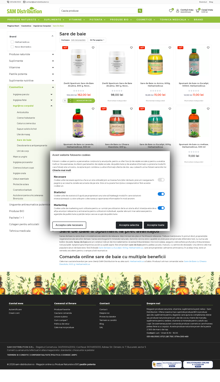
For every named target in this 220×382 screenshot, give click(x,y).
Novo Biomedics (23, 47)
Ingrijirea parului (21, 94)
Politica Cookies (60, 355)
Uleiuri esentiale (21, 178)
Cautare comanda (63, 313)
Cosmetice (144, 19)
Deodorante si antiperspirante (32, 145)
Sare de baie (24, 140)
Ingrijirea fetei (19, 100)
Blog (102, 324)
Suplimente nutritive (21, 80)
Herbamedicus (22, 42)
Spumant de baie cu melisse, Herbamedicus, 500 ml (193, 145)
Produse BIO (120, 19)
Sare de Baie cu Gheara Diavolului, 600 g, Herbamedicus (117, 145)
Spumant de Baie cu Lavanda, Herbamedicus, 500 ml (78, 145)
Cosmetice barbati (22, 190)
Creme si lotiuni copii (23, 167)
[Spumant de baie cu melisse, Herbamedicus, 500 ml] (194, 123)
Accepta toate (155, 225)
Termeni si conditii (108, 320)
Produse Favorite (62, 309)
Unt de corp (23, 151)
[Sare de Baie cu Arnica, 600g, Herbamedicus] (155, 62)
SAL (101, 327)
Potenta (96, 19)
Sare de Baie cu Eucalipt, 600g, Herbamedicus (155, 145)
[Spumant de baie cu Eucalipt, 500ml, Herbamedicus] (194, 62)
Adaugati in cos (84, 100)
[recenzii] (78, 91)
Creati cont (14, 313)
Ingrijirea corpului (42, 26)
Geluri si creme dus (26, 123)
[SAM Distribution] (24, 10)
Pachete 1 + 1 (16, 217)
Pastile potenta (18, 74)
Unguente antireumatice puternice (29, 204)
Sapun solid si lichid (27, 129)
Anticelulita (23, 112)
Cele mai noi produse (64, 327)
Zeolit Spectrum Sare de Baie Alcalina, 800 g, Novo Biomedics (79, 84)
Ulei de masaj (23, 134)
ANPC (74, 355)
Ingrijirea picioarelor (23, 162)
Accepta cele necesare (69, 225)
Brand (198, 19)
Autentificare (15, 309)
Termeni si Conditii (17, 355)
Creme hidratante (26, 118)
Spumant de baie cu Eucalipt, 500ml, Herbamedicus (194, 84)
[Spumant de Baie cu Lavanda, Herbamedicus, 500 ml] (79, 123)
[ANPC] (167, 364)
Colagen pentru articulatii (24, 224)
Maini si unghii (20, 156)
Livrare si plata (60, 316)
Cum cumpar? (60, 320)
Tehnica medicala (173, 19)
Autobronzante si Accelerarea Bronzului (28, 197)
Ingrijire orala (19, 173)
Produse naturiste (22, 19)
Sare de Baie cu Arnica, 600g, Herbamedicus (155, 84)
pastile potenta (87, 364)
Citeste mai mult (61, 170)
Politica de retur (61, 324)
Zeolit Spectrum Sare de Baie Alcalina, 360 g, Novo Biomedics (117, 84)
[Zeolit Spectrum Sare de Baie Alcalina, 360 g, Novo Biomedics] (117, 62)
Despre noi (104, 313)
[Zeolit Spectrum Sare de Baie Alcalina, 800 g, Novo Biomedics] (79, 62)
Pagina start (13, 26)
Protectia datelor (108, 316)
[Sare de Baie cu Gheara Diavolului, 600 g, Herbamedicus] (117, 123)
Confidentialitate (40, 355)
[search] (140, 11)
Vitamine (76, 19)
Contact (103, 309)
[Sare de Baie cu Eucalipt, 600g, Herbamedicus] (155, 123)
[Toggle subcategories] (53, 54)
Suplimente (53, 19)
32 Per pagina (96, 40)
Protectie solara (21, 184)
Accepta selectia (129, 225)
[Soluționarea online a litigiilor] (198, 364)
